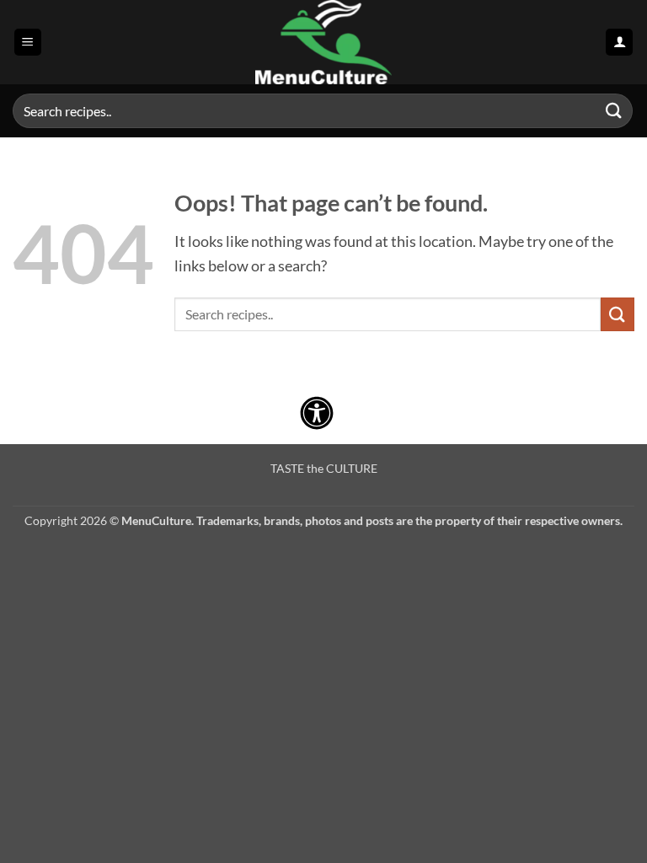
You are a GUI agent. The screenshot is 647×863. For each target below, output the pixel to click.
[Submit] (614, 110)
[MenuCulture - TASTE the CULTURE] (323, 42)
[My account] (619, 42)
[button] (27, 42)
